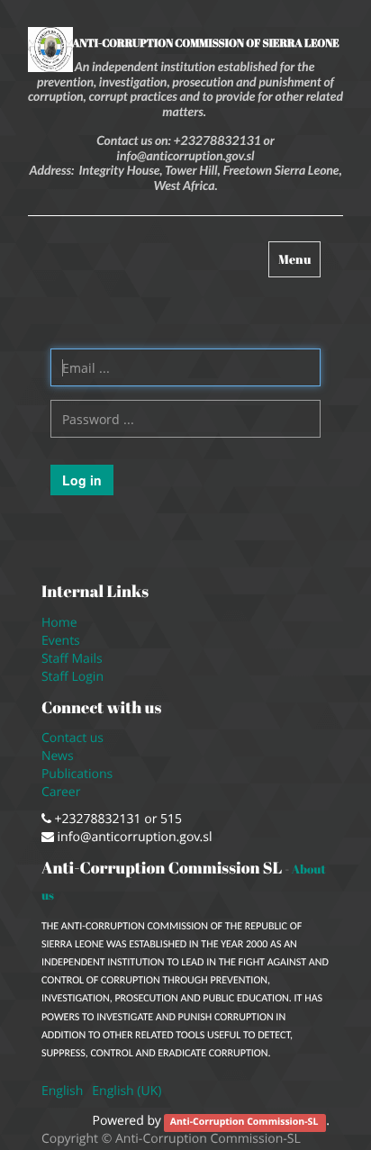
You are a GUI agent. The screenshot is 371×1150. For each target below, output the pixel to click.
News (57, 756)
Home (59, 622)
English (62, 1091)
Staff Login (72, 676)
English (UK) (126, 1091)
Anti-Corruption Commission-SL (245, 1122)
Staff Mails (75, 658)
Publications (78, 774)
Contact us (72, 738)
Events (60, 640)
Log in (82, 480)
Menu (299, 263)
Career (62, 792)
